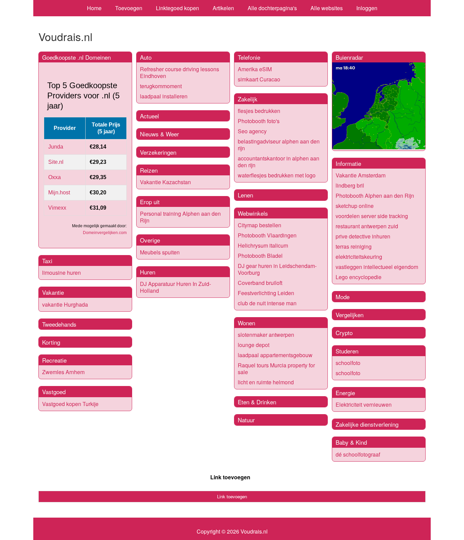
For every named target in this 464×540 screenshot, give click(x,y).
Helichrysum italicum (263, 245)
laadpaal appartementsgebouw (275, 355)
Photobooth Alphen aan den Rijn (375, 195)
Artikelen (223, 8)
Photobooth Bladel (260, 255)
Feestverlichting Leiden (266, 293)
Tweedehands (59, 324)
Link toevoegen (230, 477)
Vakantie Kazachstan (165, 182)
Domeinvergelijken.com (105, 232)
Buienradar (349, 57)
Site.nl (56, 162)
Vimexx (57, 208)
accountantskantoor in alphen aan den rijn (278, 161)
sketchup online (355, 206)
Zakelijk (247, 99)
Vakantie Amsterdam (361, 175)
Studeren (347, 351)
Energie (345, 392)
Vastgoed (54, 391)
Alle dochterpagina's (272, 8)
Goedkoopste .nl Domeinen (76, 57)
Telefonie (249, 57)
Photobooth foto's (259, 121)
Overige (150, 240)
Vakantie (53, 292)
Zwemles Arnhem (63, 372)
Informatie (348, 163)
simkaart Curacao (259, 79)
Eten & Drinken (257, 402)
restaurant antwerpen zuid (367, 226)
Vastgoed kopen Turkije (70, 404)
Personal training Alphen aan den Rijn (180, 217)
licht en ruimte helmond (266, 382)
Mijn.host (59, 192)
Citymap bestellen (259, 225)
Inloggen (366, 8)
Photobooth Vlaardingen (267, 235)
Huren (147, 272)
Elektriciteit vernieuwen (364, 404)
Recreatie (54, 360)
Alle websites (326, 8)
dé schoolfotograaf (358, 454)
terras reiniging (354, 246)
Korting (51, 342)
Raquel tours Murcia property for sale (276, 368)
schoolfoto (348, 363)
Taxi (47, 260)
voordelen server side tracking (372, 216)
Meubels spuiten (160, 252)
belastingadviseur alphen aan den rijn (279, 144)
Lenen (245, 195)
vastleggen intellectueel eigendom (377, 267)
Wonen (246, 323)
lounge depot (253, 345)
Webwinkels (253, 213)
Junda (55, 147)
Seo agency (252, 131)
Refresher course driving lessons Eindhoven (179, 72)
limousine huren (61, 272)
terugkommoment (161, 86)
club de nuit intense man (267, 303)
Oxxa (54, 177)
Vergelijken (349, 314)
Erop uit (150, 201)
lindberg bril (350, 185)
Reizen (149, 170)
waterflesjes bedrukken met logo (277, 175)
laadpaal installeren (164, 96)
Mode (343, 296)
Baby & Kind (351, 442)
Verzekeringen (158, 152)
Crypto (344, 332)
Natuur (246, 420)
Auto (145, 57)
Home (94, 8)
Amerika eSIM (255, 69)
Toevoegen (128, 8)
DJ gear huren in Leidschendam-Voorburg (277, 269)
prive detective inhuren (363, 236)
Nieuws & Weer (159, 134)
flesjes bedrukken (259, 111)
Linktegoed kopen (177, 8)
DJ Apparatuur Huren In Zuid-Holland (175, 287)
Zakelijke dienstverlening (367, 424)
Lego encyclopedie (358, 277)
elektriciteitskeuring (359, 257)
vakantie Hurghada (65, 304)
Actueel (149, 116)
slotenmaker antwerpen (266, 335)
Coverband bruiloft (260, 283)
